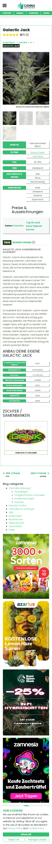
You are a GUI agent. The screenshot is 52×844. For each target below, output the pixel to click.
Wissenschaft (16, 523)
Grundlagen (21, 491)
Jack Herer (37, 156)
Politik (12, 529)
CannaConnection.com (26, 5)
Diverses (19, 502)
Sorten (23, 42)
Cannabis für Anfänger (21, 509)
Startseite (9, 42)
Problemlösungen (24, 498)
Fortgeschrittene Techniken (29, 495)
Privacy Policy (14, 828)
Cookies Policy (36, 828)
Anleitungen (15, 516)
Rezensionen (16, 519)
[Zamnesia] (26, 566)
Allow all (26, 834)
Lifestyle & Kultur (18, 505)
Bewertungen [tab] (24, 242)
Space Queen (38, 152)
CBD (11, 512)
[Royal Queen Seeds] (26, 702)
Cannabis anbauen (20, 488)
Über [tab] (7, 242)
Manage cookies (37, 839)
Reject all (14, 839)
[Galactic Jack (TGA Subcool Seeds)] (26, 78)
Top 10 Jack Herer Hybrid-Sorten (34, 226)
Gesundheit (15, 526)
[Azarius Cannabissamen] (26, 634)
